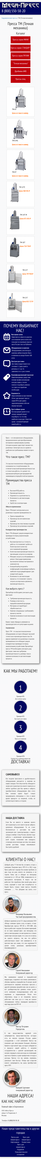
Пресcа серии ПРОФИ (20, 55)
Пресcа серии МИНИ (21, 39)
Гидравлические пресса (9, 18)
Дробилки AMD (20, 71)
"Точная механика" (20, 63)
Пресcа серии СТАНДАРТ (20, 47)
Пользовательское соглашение (20, 1153)
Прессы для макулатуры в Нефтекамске (15, 1139)
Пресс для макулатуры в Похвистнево (26, 1139)
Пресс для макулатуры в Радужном (20, 1147)
